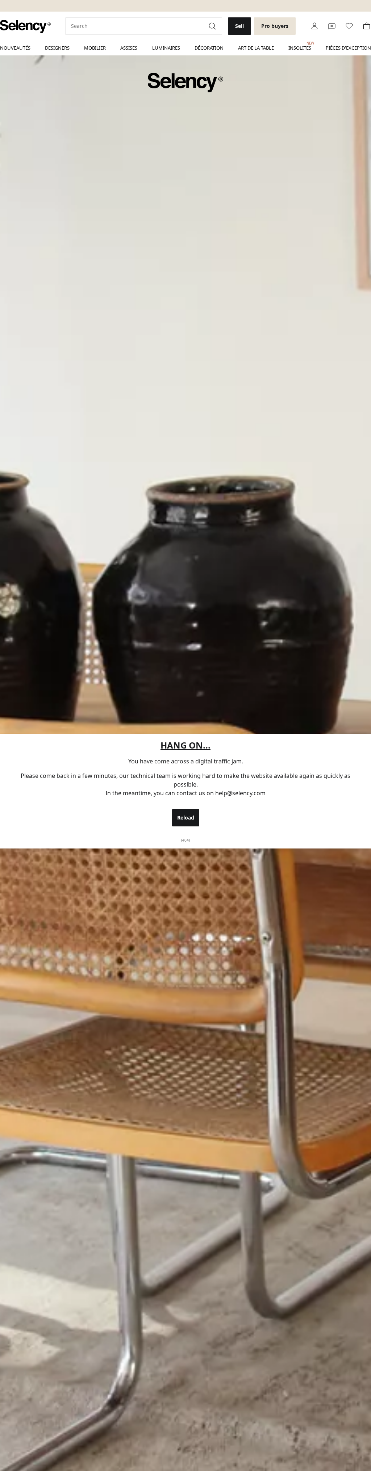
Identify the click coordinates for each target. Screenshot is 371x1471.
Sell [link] (239, 25)
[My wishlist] (349, 26)
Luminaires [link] (166, 48)
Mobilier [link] (95, 48)
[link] (25, 26)
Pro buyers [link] (274, 25)
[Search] (213, 26)
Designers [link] (57, 48)
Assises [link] (128, 48)
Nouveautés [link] (15, 48)
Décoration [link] (209, 48)
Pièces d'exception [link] (348, 48)
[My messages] (332, 26)
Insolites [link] (299, 46)
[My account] (314, 26)
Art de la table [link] (256, 48)
